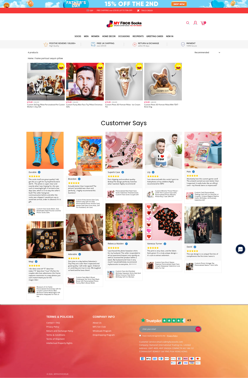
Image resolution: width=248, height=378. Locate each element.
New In (169, 36)
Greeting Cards (154, 36)
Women (95, 36)
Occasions (124, 36)
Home (30, 58)
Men (86, 36)
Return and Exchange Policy (59, 331)
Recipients (138, 36)
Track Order (147, 10)
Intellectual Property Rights (59, 343)
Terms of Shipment (55, 339)
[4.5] (163, 320)
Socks (78, 36)
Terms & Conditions (55, 335)
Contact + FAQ (53, 322)
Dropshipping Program (104, 335)
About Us (97, 322)
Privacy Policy (52, 326)
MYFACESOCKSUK (61, 374)
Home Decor (109, 36)
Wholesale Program (102, 331)
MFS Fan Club (99, 326)
